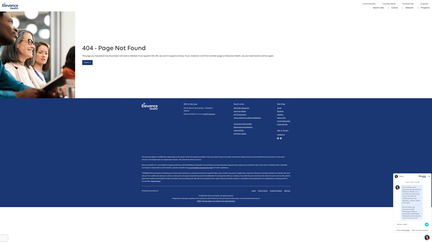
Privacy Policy (263, 191)
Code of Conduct (276, 191)
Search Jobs (378, 8)
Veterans (409, 8)
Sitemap (287, 191)
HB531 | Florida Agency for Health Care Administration (216, 201)
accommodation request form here (200, 168)
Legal (254, 191)
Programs (425, 8)
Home (86, 62)
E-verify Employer (209, 114)
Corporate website (389, 4)
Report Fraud (155, 181)
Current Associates (369, 4)
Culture (394, 8)
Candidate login (408, 4)
